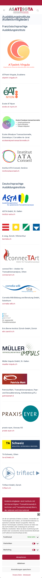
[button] (39, 514)
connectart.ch (8, 275)
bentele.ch (6, 239)
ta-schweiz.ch (8, 457)
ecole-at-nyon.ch (9, 107)
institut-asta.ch (8, 214)
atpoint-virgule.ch (9, 78)
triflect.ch (6, 488)
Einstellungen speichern (21, 570)
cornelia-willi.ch (8, 304)
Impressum (27, 575)
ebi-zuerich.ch (8, 331)
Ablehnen (21, 563)
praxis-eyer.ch (8, 431)
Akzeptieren (21, 557)
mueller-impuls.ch (9, 364)
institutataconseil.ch (10, 171)
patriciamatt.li (8, 396)
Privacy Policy (17, 575)
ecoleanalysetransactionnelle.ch (15, 140)
